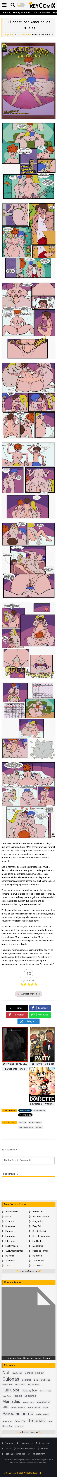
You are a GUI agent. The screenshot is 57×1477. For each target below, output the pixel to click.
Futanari (9, 1231)
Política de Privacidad (15, 1454)
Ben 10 (8, 1216)
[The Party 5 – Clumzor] (42, 1061)
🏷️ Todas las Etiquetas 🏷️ (28, 1432)
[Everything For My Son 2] (15, 1061)
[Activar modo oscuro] (21, 5)
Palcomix (9, 1256)
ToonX (8, 1265)
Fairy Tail (37, 1226)
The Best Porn (38, 1454)
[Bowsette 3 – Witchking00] (42, 1101)
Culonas (22, 1122)
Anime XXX (38, 1211)
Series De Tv (7, 1422)
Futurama (10, 1236)
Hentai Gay (7, 1426)
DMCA (8, 1448)
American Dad (12, 1211)
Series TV (20, 1421)
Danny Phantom (21, 12)
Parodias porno (26, 1127)
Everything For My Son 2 (15, 1063)
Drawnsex (10, 1226)
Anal (5, 1372)
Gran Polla (6, 1396)
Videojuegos (19, 1426)
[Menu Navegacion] (4, 5)
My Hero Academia (18, 1408)
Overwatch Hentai (14, 1251)
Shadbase (10, 1260)
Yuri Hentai (38, 1265)
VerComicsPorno (41, 1216)
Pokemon (37, 1256)
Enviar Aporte (26, 1443)
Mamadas (11, 1401)
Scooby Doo (29, 1390)
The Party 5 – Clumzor (42, 1063)
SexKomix (26, 1380)
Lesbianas (30, 1395)
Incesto (6, 12)
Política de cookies (26, 1448)
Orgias (45, 1407)
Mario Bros (38, 1246)
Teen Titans (38, 1260)
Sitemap (45, 1448)
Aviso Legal (44, 1443)
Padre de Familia (40, 1251)
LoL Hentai (38, 1241)
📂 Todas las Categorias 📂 (29, 1271)
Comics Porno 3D (34, 1372)
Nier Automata (20, 1385)
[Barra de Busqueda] (12, 5)
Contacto (9, 1443)
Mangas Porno (28, 1402)
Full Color (10, 1390)
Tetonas (38, 1127)
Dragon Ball (38, 1221)
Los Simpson (11, 1246)
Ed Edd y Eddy (35, 1122)
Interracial (10, 1241)
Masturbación (43, 1402)
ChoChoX (9, 1221)
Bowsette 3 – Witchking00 (42, 1103)
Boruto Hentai (39, 1231)
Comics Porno (23, 34)
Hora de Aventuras (41, 1236)
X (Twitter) (24, 1115)
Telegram (24, 1110)
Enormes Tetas (33, 1384)
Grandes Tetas (45, 1391)
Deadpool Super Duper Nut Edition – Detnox (28, 1358)
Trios (50, 1421)
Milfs (5, 1407)
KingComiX (17, 1373)
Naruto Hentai (34, 1407)
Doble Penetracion (42, 1380)
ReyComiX (10, 34)
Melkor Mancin (42, 12)
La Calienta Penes (15, 1069)
